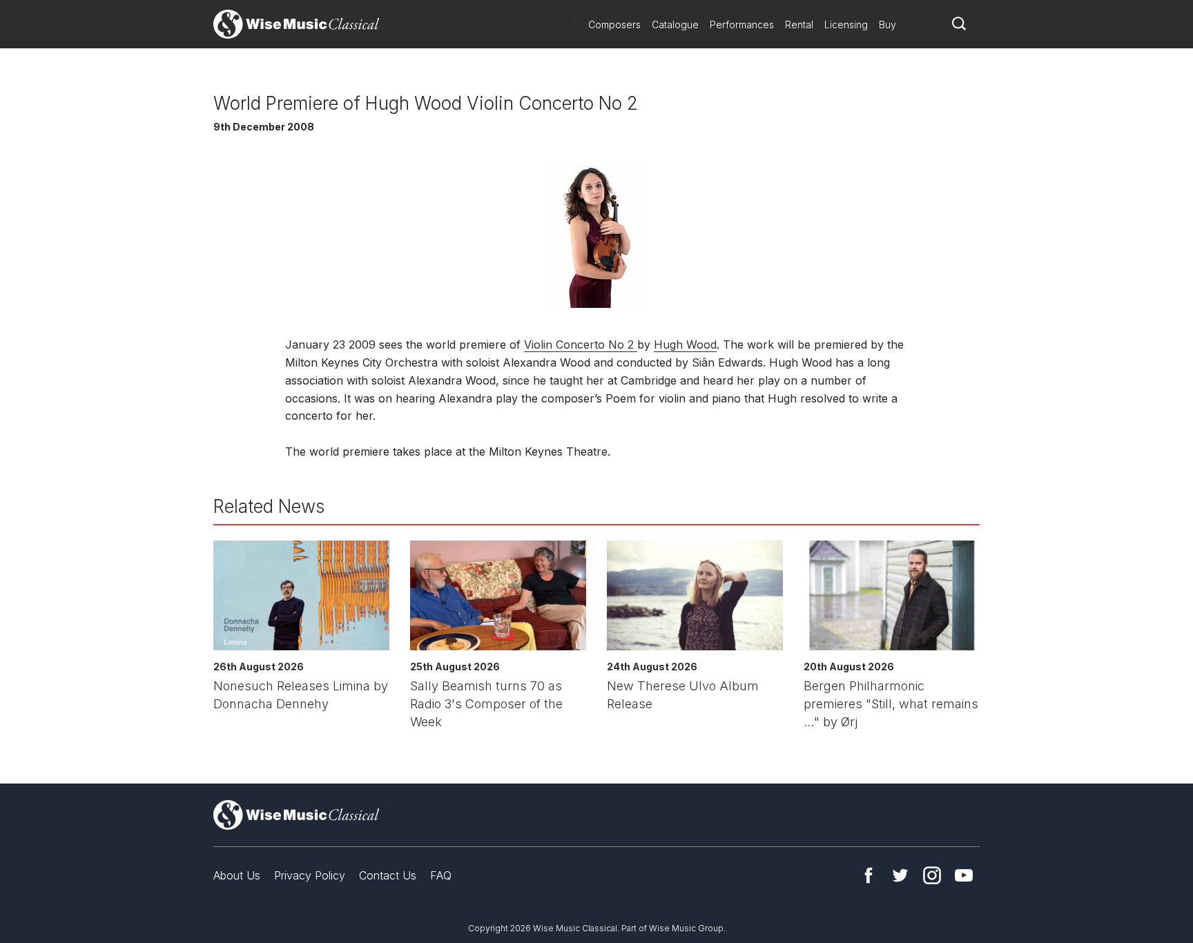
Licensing (846, 24)
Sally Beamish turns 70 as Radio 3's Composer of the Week (486, 704)
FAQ (441, 875)
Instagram (932, 875)
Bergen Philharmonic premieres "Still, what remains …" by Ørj (891, 704)
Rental (799, 24)
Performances (742, 24)
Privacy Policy (309, 875)
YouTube (964, 875)
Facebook (868, 875)
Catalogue (675, 24)
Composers (614, 24)
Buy (887, 24)
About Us (236, 875)
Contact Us (387, 875)
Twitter (900, 875)
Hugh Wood (685, 344)
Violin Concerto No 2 (580, 344)
